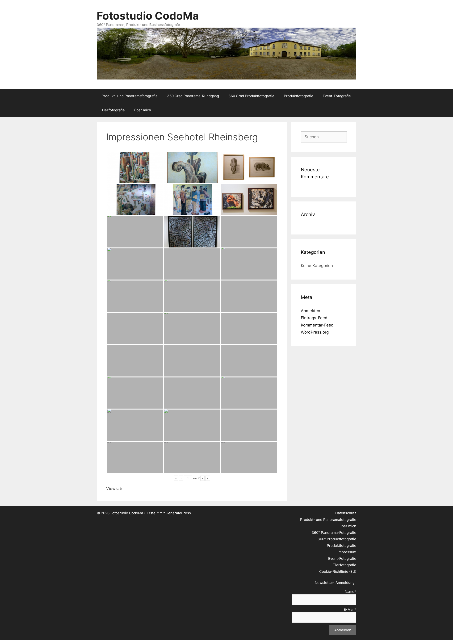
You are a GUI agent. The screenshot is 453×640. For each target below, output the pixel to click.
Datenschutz (345, 513)
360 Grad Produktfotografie (251, 96)
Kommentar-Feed (317, 325)
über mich (142, 110)
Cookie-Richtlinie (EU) (337, 571)
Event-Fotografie (337, 96)
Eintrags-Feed (314, 317)
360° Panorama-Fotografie (334, 532)
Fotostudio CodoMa (148, 15)
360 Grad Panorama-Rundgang (193, 96)
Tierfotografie (113, 110)
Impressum (347, 552)
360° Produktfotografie (337, 539)
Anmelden (310, 310)
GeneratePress (178, 513)
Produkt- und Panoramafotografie (129, 96)
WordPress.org (315, 332)
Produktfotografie (298, 96)
